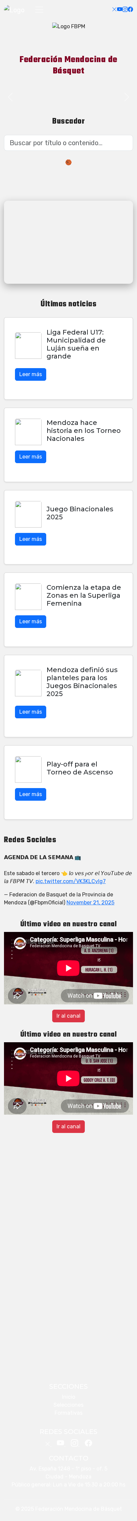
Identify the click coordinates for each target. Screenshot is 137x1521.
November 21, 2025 (90, 902)
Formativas (68, 1413)
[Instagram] (125, 10)
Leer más (30, 374)
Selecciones (68, 1405)
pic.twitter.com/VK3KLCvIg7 (71, 881)
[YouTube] (119, 10)
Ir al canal (68, 1016)
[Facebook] (130, 10)
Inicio (68, 1397)
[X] (114, 10)
